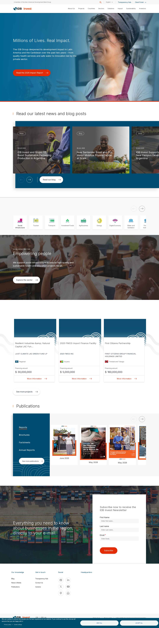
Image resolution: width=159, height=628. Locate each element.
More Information (34, 379)
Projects (81, 8)
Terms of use (96, 618)
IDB (37, 617)
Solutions (111, 8)
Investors (142, 8)
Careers (38, 587)
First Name (104, 517)
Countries (91, 8)
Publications (15, 587)
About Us (71, 8)
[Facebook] (60, 580)
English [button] (108, 2)
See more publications (30, 461)
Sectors (101, 8)
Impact (120, 8)
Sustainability (131, 8)
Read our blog (49, 180)
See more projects (24, 392)
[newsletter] (68, 593)
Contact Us (39, 583)
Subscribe (108, 550)
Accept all (139, 623)
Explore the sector (24, 280)
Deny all (99, 623)
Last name (104, 526)
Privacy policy (7, 624)
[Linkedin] (68, 580)
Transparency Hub (124, 2)
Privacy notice (108, 618)
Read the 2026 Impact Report (29, 73)
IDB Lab (43, 617)
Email (102, 535)
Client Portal (139, 2)
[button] (21, 179)
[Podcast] (60, 593)
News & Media (16, 583)
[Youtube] (68, 586)
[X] (60, 586)
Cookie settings (18, 624)
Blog (12, 578)
